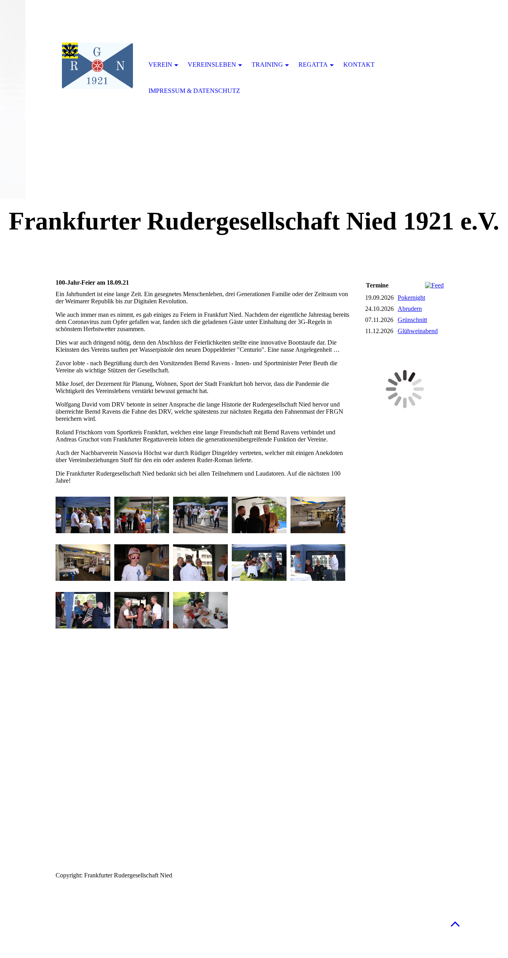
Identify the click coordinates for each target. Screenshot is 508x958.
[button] (455, 924)
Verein (160, 64)
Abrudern (410, 308)
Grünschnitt (412, 319)
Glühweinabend (418, 331)
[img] (97, 65)
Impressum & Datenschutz (194, 90)
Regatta (313, 64)
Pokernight (411, 297)
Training (267, 64)
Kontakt (359, 64)
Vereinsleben (212, 64)
